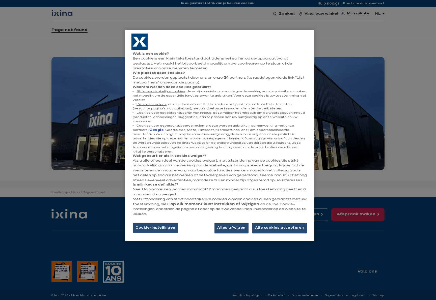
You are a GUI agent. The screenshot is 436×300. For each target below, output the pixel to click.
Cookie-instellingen (155, 227)
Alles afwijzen (231, 227)
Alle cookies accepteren (279, 227)
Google (156, 130)
